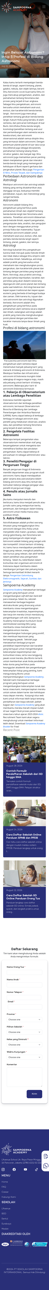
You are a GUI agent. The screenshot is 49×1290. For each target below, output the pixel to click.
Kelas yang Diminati (17, 1039)
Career (5, 1192)
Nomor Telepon (15, 992)
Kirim (34, 1094)
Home (5, 1182)
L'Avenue (6, 1209)
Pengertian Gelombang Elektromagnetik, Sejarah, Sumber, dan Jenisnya (22, 578)
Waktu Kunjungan (17, 1052)
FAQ (4, 1187)
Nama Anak (13, 980)
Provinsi (11, 1014)
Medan (5, 1229)
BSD (4, 1214)
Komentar (12, 1065)
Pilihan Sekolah (15, 1027)
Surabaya (6, 1224)
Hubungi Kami (9, 1197)
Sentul (5, 1219)
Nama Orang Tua (16, 967)
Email (11, 1002)
